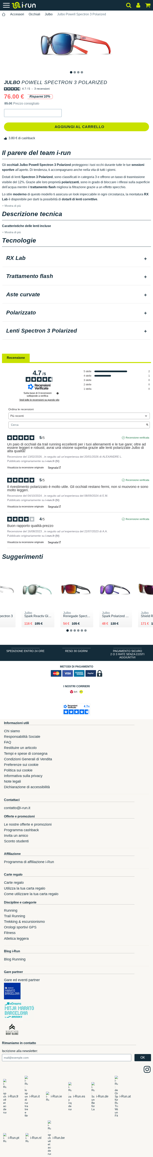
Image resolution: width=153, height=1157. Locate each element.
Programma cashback (21, 830)
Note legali (12, 781)
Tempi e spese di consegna (25, 754)
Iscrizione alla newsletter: (20, 1051)
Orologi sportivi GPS (20, 927)
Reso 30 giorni (76, 651)
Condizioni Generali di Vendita (28, 759)
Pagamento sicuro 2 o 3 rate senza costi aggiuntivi (127, 654)
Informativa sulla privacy (23, 776)
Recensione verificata (137, 437)
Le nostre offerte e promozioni (28, 824)
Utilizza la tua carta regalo (24, 888)
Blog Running (15, 959)
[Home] (4, 14)
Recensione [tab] (16, 357)
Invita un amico (16, 836)
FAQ (7, 742)
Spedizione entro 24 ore (25, 651)
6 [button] (88, 633)
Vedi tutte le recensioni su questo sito (39, 399)
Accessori (17, 14)
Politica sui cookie (18, 770)
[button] (33, 113)
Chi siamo (12, 731)
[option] (76, 44)
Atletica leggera (16, 939)
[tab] (76, 258)
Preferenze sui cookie (21, 765)
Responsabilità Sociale (22, 737)
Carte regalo (14, 883)
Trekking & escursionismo (24, 922)
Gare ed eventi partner (22, 980)
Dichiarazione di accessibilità (27, 787)
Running (10, 910)
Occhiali (34, 14)
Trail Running (14, 916)
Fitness (10, 933)
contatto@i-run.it (17, 808)
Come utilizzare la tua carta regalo (31, 894)
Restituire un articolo (20, 748)
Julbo (49, 14)
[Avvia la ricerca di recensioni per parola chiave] (147, 425)
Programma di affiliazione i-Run (29, 862)
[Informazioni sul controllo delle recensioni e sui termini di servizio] (57, 393)
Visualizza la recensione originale (25, 467)
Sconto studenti (16, 841)
